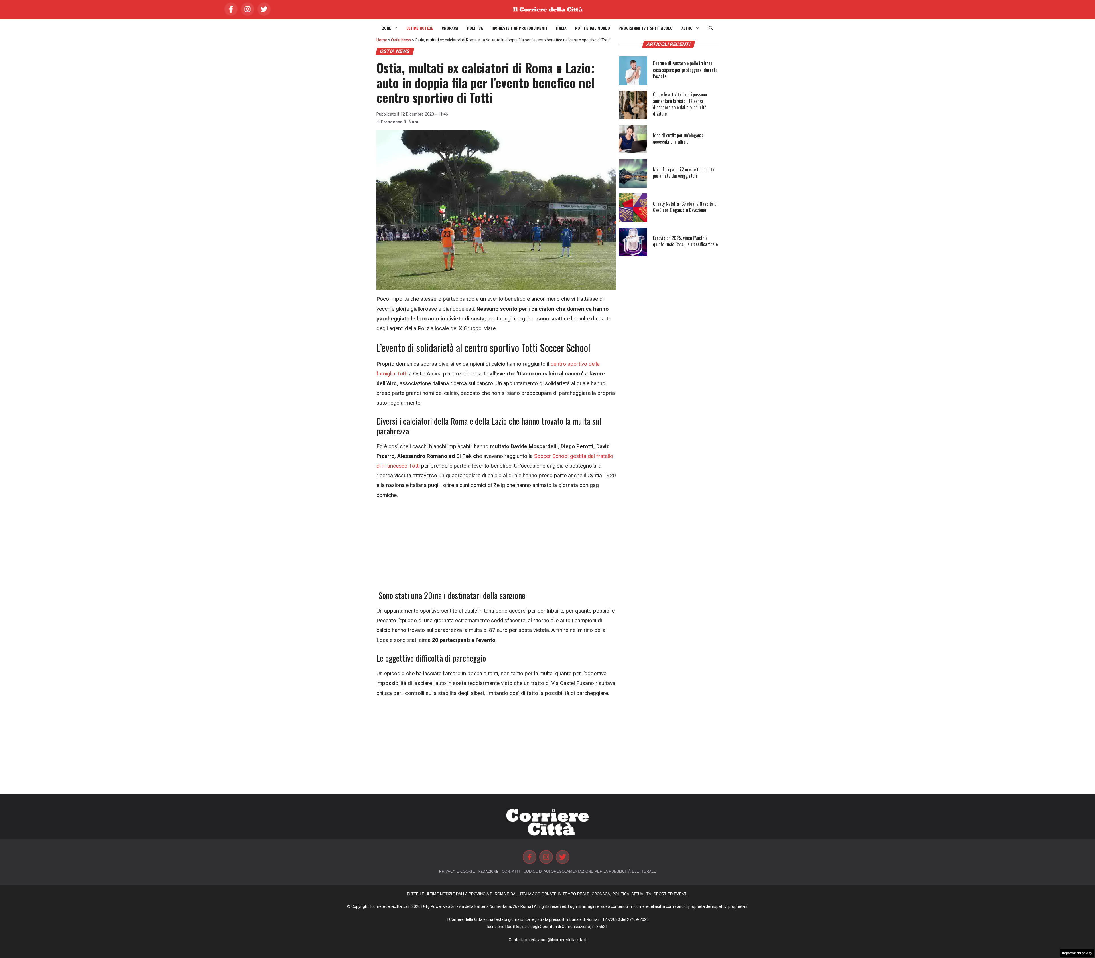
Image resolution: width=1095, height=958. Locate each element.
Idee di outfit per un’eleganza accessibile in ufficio (678, 138)
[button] (711, 28)
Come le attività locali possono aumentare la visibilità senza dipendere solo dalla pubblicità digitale (680, 104)
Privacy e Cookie (457, 871)
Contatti (511, 871)
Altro (687, 28)
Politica (475, 28)
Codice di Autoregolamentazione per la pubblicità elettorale (590, 871)
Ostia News (401, 40)
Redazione (488, 871)
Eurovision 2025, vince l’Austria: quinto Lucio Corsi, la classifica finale (685, 241)
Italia (561, 28)
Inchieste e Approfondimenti (519, 28)
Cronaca (450, 28)
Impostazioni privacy (1077, 953)
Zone (386, 28)
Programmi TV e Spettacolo (646, 28)
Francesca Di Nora (399, 121)
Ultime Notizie (419, 28)
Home (381, 40)
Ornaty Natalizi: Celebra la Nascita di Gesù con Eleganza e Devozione (685, 206)
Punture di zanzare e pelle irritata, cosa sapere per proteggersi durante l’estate (685, 70)
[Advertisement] (496, 548)
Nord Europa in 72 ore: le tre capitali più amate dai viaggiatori (685, 172)
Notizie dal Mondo (592, 28)
